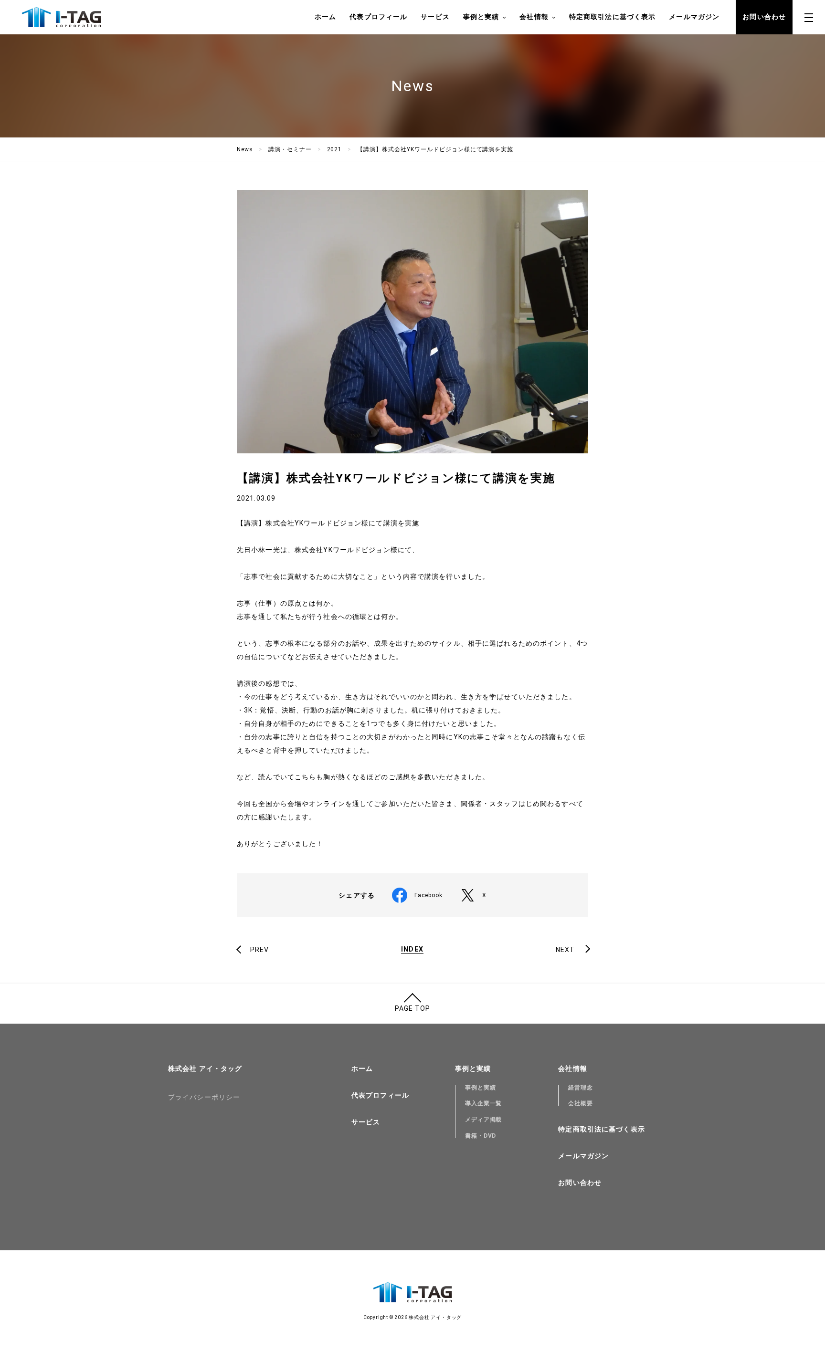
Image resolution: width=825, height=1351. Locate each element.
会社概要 (580, 1103)
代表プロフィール (378, 17)
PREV (259, 949)
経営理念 (580, 1087)
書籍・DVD (481, 1135)
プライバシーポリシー (204, 1097)
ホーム (325, 17)
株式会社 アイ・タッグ (205, 1068)
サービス (435, 17)
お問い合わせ (764, 17)
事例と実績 (480, 1087)
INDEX (412, 949)
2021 (334, 149)
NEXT (565, 949)
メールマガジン (694, 17)
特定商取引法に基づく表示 (612, 17)
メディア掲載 (483, 1119)
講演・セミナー (290, 149)
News (245, 149)
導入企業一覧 (483, 1103)
